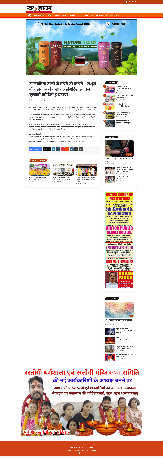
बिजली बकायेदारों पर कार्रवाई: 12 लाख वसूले (123, 122)
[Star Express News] (39, 8)
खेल (92, 15)
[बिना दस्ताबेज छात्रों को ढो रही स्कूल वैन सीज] (110, 115)
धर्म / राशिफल (109, 15)
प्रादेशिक (56, 15)
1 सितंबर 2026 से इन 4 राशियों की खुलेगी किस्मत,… (124, 339)
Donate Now (74, 2)
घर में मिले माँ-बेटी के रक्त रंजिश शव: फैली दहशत (124, 178)
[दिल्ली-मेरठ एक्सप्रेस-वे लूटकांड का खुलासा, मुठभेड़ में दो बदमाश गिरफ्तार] (110, 170)
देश (44, 15)
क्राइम (80, 15)
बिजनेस (86, 15)
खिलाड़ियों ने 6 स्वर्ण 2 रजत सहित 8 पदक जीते (124, 97)
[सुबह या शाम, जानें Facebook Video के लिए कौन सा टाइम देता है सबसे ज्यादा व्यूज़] (110, 331)
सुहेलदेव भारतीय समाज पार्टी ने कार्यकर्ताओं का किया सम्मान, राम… (85, 179)
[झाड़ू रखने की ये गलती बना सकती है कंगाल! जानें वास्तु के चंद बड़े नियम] (110, 349)
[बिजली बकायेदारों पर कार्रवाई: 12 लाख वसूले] (110, 123)
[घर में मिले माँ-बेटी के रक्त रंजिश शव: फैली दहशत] (110, 179)
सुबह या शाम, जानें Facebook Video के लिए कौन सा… (124, 331)
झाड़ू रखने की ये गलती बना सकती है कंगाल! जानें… (124, 347)
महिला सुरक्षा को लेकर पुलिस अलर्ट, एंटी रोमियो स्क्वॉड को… (62, 178)
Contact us (65, 2)
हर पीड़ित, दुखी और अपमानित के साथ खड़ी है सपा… (123, 89)
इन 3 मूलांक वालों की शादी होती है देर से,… (124, 356)
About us (48, 2)
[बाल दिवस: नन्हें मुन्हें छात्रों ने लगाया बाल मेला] (39, 170)
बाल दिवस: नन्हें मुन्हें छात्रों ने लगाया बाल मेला (37, 178)
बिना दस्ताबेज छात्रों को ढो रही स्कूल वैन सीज (124, 113)
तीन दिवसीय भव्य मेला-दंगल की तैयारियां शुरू (123, 105)
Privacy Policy (56, 2)
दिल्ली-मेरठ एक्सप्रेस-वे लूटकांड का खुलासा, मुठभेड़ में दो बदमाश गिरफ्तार (124, 170)
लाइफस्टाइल (99, 15)
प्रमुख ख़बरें (37, 15)
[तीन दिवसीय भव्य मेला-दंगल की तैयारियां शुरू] (110, 106)
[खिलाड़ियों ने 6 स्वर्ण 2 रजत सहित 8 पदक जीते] (110, 98)
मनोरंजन (72, 15)
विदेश (49, 15)
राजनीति (65, 15)
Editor (34, 100)
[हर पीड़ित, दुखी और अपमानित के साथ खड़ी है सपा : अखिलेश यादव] (110, 89)
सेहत (117, 15)
